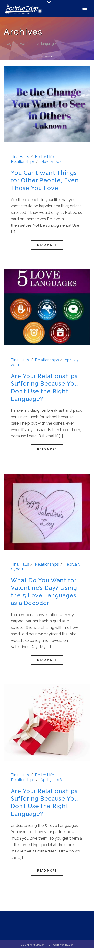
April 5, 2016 (51, 780)
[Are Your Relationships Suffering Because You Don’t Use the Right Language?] (47, 307)
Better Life (44, 156)
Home (45, 56)
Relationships (23, 161)
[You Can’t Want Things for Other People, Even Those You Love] (47, 104)
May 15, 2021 (51, 161)
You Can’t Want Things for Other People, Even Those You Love (45, 180)
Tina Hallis (20, 156)
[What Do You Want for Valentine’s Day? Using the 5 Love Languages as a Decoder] (47, 511)
